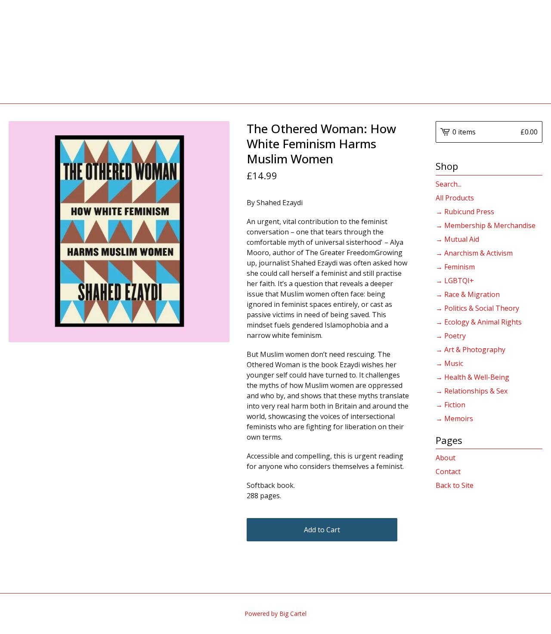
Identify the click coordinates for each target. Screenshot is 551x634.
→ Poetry (451, 335)
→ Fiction (450, 404)
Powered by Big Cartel (275, 613)
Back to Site (455, 485)
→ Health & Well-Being (472, 377)
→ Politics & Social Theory (477, 308)
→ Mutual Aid (457, 239)
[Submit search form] (536, 184)
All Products (455, 198)
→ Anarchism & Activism (474, 253)
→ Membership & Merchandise (486, 225)
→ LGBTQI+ (455, 280)
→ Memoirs (454, 418)
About (445, 457)
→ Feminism (455, 267)
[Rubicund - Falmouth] (275, 52)
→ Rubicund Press (465, 211)
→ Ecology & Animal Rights (479, 322)
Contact (448, 471)
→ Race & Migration (468, 294)
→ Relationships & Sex (472, 391)
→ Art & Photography (470, 349)
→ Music (449, 363)
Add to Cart (322, 529)
